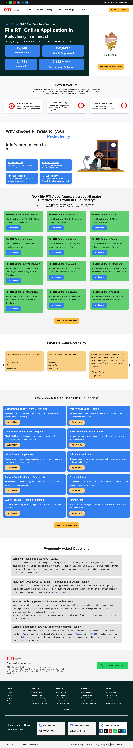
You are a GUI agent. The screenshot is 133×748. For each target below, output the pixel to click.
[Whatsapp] (10, 2)
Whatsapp (79, 634)
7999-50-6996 (92, 634)
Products (29, 10)
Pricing (49, 10)
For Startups (69, 10)
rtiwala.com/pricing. (62, 592)
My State (40, 10)
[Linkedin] (26, 2)
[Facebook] (18, 2)
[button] (129, 365)
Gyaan (58, 10)
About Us (81, 10)
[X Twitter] (106, 731)
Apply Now (13, 228)
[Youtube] (14, 2)
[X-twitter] (6, 2)
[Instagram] (22, 2)
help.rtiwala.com (28, 637)
